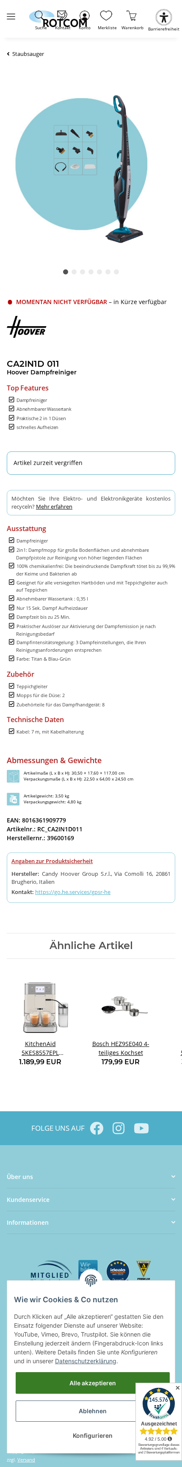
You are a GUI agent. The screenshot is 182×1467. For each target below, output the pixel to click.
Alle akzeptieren (92, 1383)
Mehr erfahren (54, 506)
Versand (26, 1459)
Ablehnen (93, 1410)
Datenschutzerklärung (85, 1361)
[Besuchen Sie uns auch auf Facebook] (96, 1128)
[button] (84, 18)
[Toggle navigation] (11, 13)
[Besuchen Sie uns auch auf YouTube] (140, 1128)
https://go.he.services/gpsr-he (72, 892)
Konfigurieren (93, 1435)
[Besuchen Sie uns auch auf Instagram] (118, 1128)
